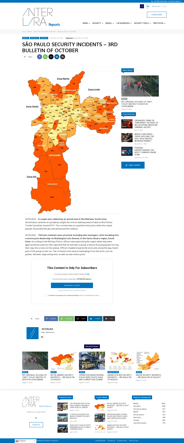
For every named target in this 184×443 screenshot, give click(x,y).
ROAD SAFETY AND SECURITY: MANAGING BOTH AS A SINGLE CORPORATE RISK (80, 427)
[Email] (51, 56)
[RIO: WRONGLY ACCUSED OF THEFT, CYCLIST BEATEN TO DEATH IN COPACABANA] (140, 86)
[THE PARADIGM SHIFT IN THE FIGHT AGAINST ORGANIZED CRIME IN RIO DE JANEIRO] (62, 407)
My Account (156, 6)
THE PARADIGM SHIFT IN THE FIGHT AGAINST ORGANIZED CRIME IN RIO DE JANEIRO (80, 405)
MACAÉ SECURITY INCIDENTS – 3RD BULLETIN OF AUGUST (148, 376)
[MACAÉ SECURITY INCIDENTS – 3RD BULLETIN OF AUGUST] (149, 361)
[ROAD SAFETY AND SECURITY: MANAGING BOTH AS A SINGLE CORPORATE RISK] (62, 428)
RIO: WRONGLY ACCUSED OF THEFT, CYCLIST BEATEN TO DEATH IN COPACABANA (136, 104)
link (88, 274)
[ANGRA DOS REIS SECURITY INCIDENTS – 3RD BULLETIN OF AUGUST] (120, 361)
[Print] (62, 56)
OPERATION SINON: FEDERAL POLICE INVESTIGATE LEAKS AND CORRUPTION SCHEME (91, 377)
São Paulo (34, 38)
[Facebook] (39, 56)
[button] (142, 6)
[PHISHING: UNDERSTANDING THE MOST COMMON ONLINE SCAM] (127, 151)
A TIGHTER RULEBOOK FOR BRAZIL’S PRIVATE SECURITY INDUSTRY (80, 416)
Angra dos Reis (113, 372)
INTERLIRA (47, 329)
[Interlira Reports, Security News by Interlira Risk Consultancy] (41, 17)
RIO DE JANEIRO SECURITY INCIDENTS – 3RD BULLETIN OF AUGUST (62, 377)
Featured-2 (125, 140)
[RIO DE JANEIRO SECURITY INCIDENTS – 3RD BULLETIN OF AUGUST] (63, 361)
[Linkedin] (148, 6)
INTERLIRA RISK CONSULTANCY (167, 1)
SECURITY (44, 38)
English (22, 441)
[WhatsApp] (45, 56)
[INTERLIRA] (33, 333)
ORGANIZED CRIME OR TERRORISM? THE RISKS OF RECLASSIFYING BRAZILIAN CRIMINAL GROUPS (146, 123)
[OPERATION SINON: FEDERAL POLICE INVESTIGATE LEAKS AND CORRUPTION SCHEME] (92, 361)
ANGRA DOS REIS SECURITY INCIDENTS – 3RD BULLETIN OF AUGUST (120, 377)
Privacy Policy (94, 295)
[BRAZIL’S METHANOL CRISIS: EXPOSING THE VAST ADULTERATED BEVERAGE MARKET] (127, 137)
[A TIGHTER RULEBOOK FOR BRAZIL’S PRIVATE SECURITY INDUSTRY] (62, 418)
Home (24, 32)
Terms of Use (84, 295)
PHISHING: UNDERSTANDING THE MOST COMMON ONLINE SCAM (145, 151)
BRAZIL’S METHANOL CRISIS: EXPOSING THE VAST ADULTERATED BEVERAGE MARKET (144, 137)
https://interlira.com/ (47, 332)
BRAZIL (29, 32)
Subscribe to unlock (72, 285)
